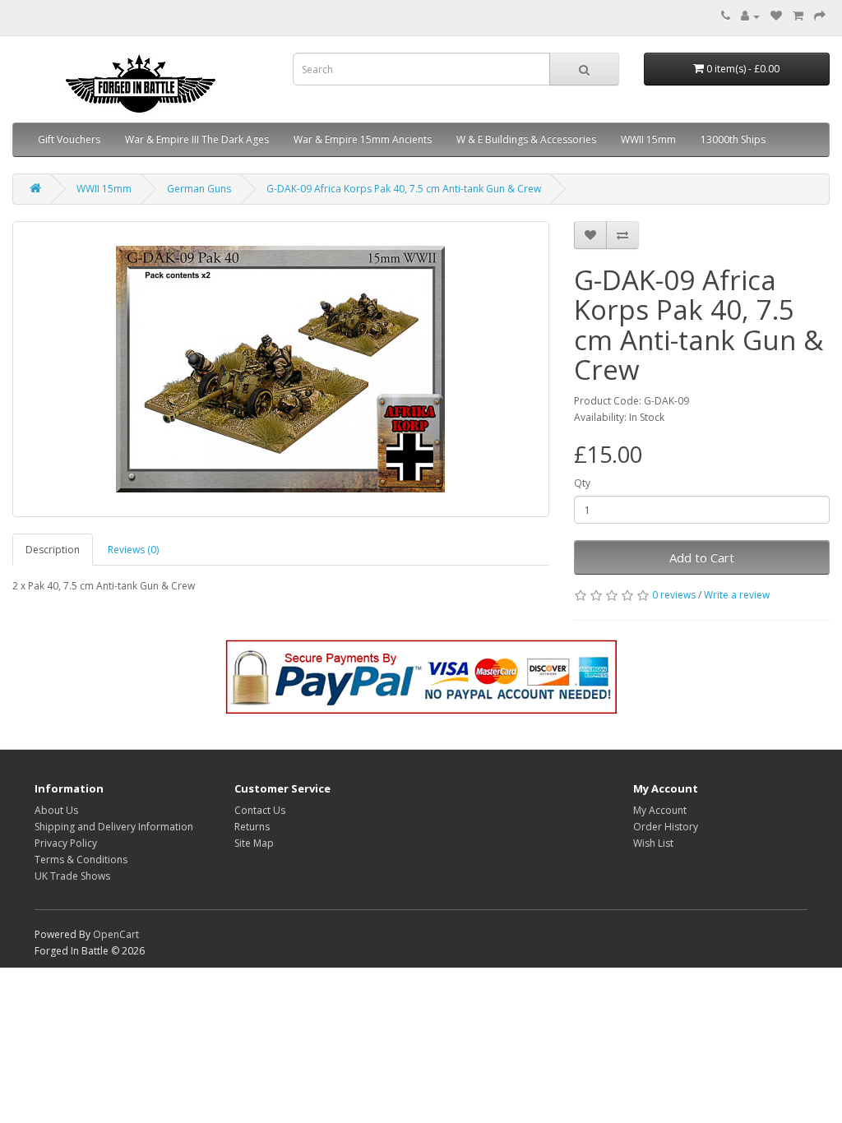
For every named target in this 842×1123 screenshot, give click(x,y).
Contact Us (259, 810)
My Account (660, 810)
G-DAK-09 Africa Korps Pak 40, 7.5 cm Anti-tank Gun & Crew (403, 189)
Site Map (254, 843)
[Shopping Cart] (798, 16)
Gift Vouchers (69, 139)
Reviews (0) (133, 550)
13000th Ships (733, 139)
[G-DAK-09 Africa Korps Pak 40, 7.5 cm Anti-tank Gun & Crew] (280, 369)
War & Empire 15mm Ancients (363, 139)
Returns (252, 827)
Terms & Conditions (81, 860)
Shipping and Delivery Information (114, 827)
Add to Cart (701, 557)
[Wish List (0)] (776, 16)
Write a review (737, 595)
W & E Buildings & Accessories (526, 139)
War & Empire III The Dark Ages (197, 139)
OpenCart (116, 934)
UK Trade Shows (72, 876)
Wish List (653, 843)
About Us (56, 810)
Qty (582, 483)
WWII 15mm (648, 139)
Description (52, 550)
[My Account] (750, 16)
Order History (665, 827)
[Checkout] (820, 16)
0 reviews (674, 595)
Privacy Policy (66, 843)
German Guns (199, 189)
